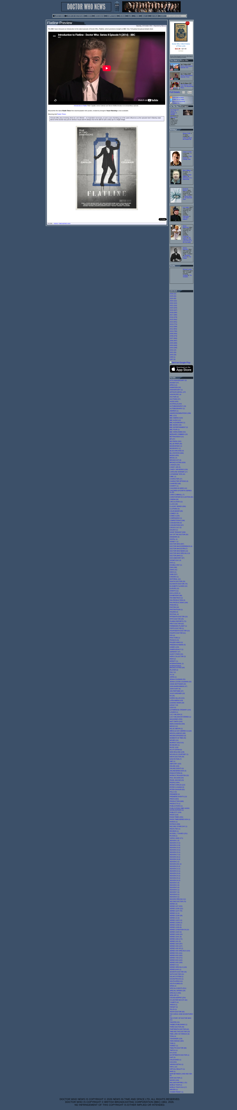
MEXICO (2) (174, 726)
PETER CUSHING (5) (177, 787)
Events (89, 16)
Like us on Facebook (178, 101)
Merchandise (99, 16)
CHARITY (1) (174, 486)
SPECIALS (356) (175, 993)
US (183, 92)
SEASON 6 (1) (174, 890)
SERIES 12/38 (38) (176, 915)
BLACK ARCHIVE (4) (177, 451)
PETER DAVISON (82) (177, 789)
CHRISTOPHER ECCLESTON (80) (181, 497)
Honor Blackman (186, 226)
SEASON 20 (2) (175, 866)
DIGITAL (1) (174, 539)
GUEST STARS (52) (176, 654)
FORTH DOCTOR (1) (177, 628)
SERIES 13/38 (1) (176, 925)
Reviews (122, 16)
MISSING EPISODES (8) (178, 736)
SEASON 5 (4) (174, 887)
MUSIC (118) (174, 747)
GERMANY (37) (175, 652)
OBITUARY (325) (175, 764)
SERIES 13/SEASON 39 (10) (179, 930)
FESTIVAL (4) (174, 614)
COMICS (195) (175, 516)
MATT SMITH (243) (176, 721)
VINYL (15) (173, 1067)
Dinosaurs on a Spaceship (187, 178)
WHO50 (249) (174, 1080)
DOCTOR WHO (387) (177, 544)
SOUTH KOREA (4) (176, 983)
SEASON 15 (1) (175, 852)
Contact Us (175, 103)
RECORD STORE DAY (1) (178, 826)
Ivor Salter (186, 207)
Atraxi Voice (188, 196)
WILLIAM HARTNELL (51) (178, 1082)
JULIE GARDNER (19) (177, 693)
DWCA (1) (173, 572)
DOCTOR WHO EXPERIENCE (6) (181, 546)
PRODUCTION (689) (177, 801)
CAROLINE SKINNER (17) (179, 472)
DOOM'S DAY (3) (175, 560)
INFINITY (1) (174, 661)
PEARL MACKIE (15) (177, 780)
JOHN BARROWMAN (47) (178, 686)
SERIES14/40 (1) (175, 969)
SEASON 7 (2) (174, 892)
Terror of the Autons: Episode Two (187, 66)
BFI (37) (172, 439)
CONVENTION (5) (176, 523)
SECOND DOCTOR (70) (178, 901)
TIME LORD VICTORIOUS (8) (179, 1034)
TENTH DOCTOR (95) (177, 1012)
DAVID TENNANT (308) (178, 532)
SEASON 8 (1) (174, 894)
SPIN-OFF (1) (174, 995)
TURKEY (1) (174, 1046)
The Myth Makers (185, 218)
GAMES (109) (174, 647)
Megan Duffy (186, 133)
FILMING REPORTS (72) (178, 621)
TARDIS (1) (173, 1005)
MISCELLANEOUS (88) (178, 733)
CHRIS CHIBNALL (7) (177, 495)
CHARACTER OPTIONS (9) (179, 481)
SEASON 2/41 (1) (175, 864)
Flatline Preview (59, 23)
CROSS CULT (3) (175, 527)
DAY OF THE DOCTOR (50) (179, 534)
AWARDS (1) (174, 411)
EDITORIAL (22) (175, 579)
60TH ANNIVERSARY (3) (178, 380)
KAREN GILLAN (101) (177, 698)
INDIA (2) (173, 659)
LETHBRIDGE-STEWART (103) (180, 710)
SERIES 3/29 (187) (176, 944)
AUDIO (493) (174, 401)
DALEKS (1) (174, 530)
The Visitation (187, 276)
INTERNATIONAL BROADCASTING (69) (177, 666)
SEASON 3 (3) (174, 883)
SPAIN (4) (173, 986)
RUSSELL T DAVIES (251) (179, 833)
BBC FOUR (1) (175, 430)
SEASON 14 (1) (175, 850)
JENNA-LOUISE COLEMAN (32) (180, 682)
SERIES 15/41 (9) (176, 937)
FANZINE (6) (174, 612)
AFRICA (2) (173, 385)
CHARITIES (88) (175, 483)
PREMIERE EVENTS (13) (178, 796)
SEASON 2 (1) (174, 862)
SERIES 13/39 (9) (176, 927)
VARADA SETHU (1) (176, 1064)
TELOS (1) (173, 1009)
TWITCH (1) (174, 1050)
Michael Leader (187, 269)
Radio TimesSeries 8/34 (62, 223)
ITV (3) (172, 675)
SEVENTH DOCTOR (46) (178, 972)
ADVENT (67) (174, 383)
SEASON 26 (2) (175, 880)
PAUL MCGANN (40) (177, 778)
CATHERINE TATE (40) (177, 474)
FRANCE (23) (174, 640)
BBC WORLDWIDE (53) (178, 432)
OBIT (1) (172, 761)
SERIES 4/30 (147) (176, 946)
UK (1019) (173, 1053)
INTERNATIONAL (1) (177, 663)
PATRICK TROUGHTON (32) (179, 775)
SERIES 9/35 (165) (176, 962)
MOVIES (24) (174, 740)
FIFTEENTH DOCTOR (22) (179, 617)
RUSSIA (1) (173, 836)
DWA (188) (173, 567)
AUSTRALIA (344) (176, 404)
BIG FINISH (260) (175, 441)
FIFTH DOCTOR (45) (177, 619)
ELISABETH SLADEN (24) (178, 586)
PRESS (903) (174, 799)
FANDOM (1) (174, 605)
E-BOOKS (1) (174, 577)
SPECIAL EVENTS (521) (178, 988)
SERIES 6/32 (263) (176, 955)
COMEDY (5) (174, 513)
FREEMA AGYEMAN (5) (178, 645)
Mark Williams (187, 170)
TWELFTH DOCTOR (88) (178, 1048)
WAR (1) (172, 1071)
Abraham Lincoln (186, 256)
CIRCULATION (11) (176, 502)
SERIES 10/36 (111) (176, 908)
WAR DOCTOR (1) (176, 1078)
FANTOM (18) (174, 607)
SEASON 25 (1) (175, 878)
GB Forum (154, 16)
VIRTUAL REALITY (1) (177, 1069)
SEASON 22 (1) (175, 871)
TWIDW (137, 16)
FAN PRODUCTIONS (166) (179, 602)
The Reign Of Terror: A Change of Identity (174, 112)
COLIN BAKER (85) (176, 511)
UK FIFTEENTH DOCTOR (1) (179, 1055)
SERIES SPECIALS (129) (178, 967)
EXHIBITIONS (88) (176, 595)
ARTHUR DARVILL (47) (178, 392)
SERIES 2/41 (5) (175, 941)
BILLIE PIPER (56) (176, 444)
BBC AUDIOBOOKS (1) (177, 422)
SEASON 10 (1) (175, 843)
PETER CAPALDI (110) (177, 785)
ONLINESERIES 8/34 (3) (178, 771)
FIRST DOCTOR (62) (177, 624)
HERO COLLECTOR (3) (178, 656)
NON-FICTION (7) (176, 759)
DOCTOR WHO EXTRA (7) (179, 549)
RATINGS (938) (175, 824)
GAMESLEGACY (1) (176, 649)
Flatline (101, 29)
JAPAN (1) (173, 677)
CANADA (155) (175, 465)
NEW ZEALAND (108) (177, 752)
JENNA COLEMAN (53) (177, 679)
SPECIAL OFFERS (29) (177, 991)
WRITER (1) (174, 1089)
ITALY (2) (173, 672)
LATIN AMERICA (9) (176, 700)
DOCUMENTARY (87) (177, 558)
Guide (130, 16)
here (151, 29)
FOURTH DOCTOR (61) (178, 633)
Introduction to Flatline (80, 105)
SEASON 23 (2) (175, 873)
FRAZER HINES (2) (176, 642)
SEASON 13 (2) (175, 847)
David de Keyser (185, 189)
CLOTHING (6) (175, 509)
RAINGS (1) (174, 822)
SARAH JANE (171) (176, 838)
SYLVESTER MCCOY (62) (178, 1000)
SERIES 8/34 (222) (176, 960)
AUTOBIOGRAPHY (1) (177, 408)
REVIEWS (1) (174, 831)
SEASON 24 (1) (175, 876)
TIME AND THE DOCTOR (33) (180, 1031)
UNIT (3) (172, 1057)
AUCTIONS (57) (175, 399)
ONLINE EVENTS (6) (177, 768)
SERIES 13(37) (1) (176, 920)
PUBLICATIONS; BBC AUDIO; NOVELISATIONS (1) (180, 809)
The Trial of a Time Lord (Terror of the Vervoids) (187, 240)
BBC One (173, 117)
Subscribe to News (178, 97)
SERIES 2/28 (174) (176, 939)
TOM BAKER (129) (176, 1039)
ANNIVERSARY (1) (176, 390)
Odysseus (186, 216)
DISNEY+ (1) (174, 541)
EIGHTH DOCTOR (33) (177, 581)
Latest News (59, 16)
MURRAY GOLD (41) (177, 743)
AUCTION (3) (174, 397)
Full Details (175, 92)
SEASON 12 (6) (175, 845)
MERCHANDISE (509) (177, 724)
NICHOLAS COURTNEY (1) (179, 754)
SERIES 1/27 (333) (176, 906)
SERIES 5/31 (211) (176, 953)
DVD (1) (172, 563)
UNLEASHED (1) (175, 1060)
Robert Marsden (185, 248)
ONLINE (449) (174, 766)
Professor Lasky (186, 237)
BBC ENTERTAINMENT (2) (179, 427)
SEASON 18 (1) (175, 857)
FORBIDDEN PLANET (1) (178, 626)
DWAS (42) (173, 570)
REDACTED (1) (175, 829)
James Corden (187, 152)
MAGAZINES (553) (176, 719)
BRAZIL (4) (173, 458)
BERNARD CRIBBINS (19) (179, 434)
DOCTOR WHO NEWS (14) (179, 551)
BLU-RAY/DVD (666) (177, 453)
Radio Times (61, 114)
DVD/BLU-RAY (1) (176, 565)
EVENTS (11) (174, 591)
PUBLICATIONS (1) (176, 806)
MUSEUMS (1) (175, 745)
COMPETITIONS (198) (177, 520)
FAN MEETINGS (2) (176, 598)
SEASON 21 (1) (175, 869)
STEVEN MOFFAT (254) (178, 998)
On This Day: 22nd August (179, 106)
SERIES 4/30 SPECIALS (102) (180, 951)
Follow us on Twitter (178, 99)
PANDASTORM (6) (176, 773)
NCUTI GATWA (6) (176, 750)
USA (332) (173, 1062)
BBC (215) (173, 415)
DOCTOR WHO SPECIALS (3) (180, 553)
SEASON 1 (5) (174, 840)
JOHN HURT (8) (175, 689)
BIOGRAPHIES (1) (176, 446)
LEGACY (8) (174, 705)
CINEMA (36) (174, 499)
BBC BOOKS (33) (175, 425)
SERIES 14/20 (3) (176, 932)
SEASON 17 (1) (175, 854)
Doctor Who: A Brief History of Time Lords (181, 45)
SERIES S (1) (174, 965)
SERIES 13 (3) (174, 918)
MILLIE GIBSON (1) (176, 728)
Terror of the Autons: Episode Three (187, 76)
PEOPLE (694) (175, 782)
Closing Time (187, 159)
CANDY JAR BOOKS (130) (179, 469)
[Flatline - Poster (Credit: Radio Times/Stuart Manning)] (107, 209)
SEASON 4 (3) (174, 885)
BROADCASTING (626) (178, 462)
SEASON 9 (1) (174, 897)
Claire (184, 137)
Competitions (112, 16)
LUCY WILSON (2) (176, 714)
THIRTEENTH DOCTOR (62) (179, 1029)
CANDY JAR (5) (175, 467)
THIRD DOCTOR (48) (177, 1027)
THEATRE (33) (175, 1022)
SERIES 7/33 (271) (176, 958)
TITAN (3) (173, 1036)
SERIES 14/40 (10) (176, 934)
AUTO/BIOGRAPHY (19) (178, 406)
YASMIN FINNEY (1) (176, 1092)
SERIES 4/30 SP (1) (176, 948)
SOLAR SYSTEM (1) (176, 976)
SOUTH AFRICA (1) (176, 981)
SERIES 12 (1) (174, 913)
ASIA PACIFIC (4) (175, 394)
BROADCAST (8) (175, 460)
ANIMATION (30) (175, 387)
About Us (145, 16)
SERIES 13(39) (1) (176, 922)
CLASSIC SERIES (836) (178, 506)
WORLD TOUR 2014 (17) (178, 1087)
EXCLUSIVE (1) (175, 593)
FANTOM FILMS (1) (176, 609)
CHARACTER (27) (176, 479)
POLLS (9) (173, 792)
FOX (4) (172, 635)
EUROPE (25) (174, 588)
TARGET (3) (174, 1007)
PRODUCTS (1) (175, 804)
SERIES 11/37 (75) (176, 911)
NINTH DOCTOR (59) (177, 757)
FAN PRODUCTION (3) (177, 600)
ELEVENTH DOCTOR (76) (179, 584)
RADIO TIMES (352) (176, 817)
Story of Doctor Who (76, 16)
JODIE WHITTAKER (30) (178, 684)
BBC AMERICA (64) (176, 418)
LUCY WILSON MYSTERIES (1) (180, 717)
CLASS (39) (174, 504)
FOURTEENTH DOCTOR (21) (180, 631)
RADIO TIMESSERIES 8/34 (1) (180, 819)
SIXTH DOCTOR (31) (177, 974)
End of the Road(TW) (187, 138)
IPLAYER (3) (174, 670)
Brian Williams (187, 175)
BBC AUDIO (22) (175, 420)
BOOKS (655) (174, 455)
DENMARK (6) (174, 537)
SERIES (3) (173, 904)
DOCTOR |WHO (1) (176, 556)
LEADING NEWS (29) (177, 703)
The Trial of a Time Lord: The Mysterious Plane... (187, 86)
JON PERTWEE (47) (176, 691)
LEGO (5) (173, 707)
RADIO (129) (174, 815)
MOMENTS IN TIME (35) (178, 738)
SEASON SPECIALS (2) (178, 899)
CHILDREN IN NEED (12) (178, 488)
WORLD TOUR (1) (176, 1085)
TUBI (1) (172, 1043)
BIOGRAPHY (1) (175, 448)
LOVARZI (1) (174, 712)
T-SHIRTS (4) (174, 1002)
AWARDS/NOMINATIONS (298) (180, 413)
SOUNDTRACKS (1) (176, 979)
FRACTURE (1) (175, 638)
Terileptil (185, 275)
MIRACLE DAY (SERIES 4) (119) (181, 731)
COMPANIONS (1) (176, 518)
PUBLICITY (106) (175, 812)
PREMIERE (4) (175, 794)
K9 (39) (172, 696)
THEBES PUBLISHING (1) (178, 1024)
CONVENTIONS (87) (177, 525)
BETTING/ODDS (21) (177, 437)
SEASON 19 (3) (175, 859)
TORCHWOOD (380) (177, 1041)
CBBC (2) (173, 476)
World (190, 92)
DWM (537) (173, 574)
